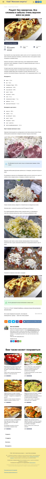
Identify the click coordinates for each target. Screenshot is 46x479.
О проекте (7, 434)
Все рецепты (8, 446)
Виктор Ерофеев (14, 326)
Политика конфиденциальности (10, 472)
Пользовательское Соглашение (10, 470)
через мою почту (20, 336)
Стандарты (8, 438)
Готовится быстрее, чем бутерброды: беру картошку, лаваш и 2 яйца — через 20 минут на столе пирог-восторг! (12, 421)
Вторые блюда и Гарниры (11, 43)
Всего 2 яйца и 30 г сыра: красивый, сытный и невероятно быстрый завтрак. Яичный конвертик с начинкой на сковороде (32, 368)
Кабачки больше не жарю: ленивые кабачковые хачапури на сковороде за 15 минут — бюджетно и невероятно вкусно (13, 395)
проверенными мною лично (33, 329)
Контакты (7, 442)
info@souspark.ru (32, 462)
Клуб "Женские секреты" (17, 2)
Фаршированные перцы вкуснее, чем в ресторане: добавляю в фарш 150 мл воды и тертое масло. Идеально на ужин (12, 368)
